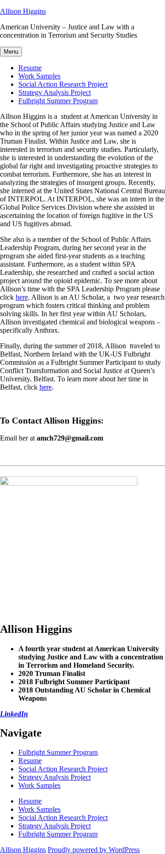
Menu (11, 51)
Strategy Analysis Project (54, 92)
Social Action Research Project (63, 84)
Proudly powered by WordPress (94, 850)
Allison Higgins (23, 11)
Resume (30, 68)
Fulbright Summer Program (58, 101)
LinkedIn (14, 714)
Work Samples (39, 76)
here (22, 297)
